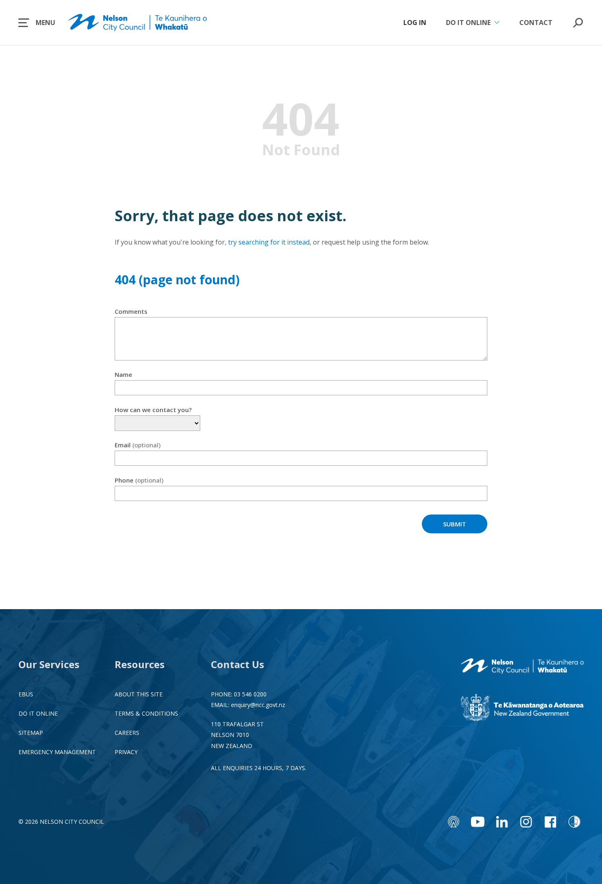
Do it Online (38, 713)
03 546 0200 (250, 694)
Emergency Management (57, 752)
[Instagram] (526, 822)
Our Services (48, 664)
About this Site (139, 694)
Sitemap (30, 733)
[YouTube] (477, 822)
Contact (535, 22)
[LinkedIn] (502, 822)
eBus (25, 694)
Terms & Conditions (146, 713)
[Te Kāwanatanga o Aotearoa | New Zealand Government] (522, 708)
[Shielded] (574, 822)
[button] (36, 22)
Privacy (126, 752)
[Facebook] (550, 822)
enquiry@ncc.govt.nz (258, 705)
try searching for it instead (269, 242)
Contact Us (237, 664)
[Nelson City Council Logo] (522, 666)
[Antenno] (453, 822)
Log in (414, 22)
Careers (127, 733)
